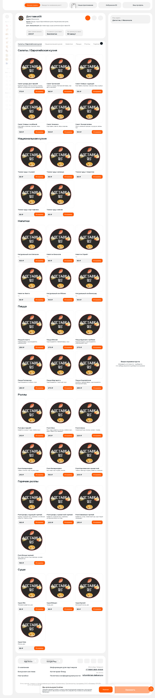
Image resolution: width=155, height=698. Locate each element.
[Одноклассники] (93, 661)
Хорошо (106, 689)
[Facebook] (87, 661)
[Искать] (65, 5)
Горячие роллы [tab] (99, 44)
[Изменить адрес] (146, 18)
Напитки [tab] (69, 44)
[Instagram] (100, 661)
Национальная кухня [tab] (53, 44)
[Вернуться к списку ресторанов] (7, 16)
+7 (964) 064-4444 (94, 669)
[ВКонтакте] (80, 661)
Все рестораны (32, 5)
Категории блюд (58, 671)
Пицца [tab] (78, 44)
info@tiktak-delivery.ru (93, 675)
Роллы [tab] (87, 44)
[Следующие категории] (101, 43)
